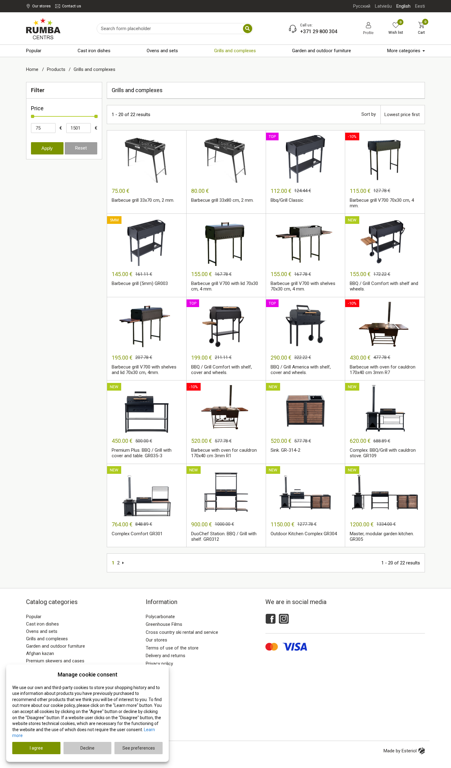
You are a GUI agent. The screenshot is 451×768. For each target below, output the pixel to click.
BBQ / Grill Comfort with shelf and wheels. (384, 286)
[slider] (32, 116)
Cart (421, 28)
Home (33, 69)
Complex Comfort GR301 (137, 533)
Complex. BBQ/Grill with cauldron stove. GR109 (383, 452)
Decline (87, 748)
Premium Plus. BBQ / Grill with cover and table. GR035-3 (142, 452)
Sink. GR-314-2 (285, 450)
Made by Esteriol (400, 751)
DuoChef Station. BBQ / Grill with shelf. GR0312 (223, 536)
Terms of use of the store (172, 648)
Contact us (71, 6)
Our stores (41, 6)
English (403, 6)
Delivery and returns (165, 655)
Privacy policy (159, 663)
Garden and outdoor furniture (321, 50)
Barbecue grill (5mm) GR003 (140, 283)
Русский (361, 6)
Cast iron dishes (94, 50)
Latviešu (383, 6)
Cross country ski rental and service (182, 632)
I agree (36, 748)
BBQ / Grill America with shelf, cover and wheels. (301, 369)
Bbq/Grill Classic (287, 200)
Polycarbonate (160, 616)
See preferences (138, 748)
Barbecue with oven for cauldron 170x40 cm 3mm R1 (224, 452)
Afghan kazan (40, 653)
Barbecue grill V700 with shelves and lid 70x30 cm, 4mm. (144, 369)
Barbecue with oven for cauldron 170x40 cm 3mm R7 (382, 369)
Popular (33, 50)
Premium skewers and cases (55, 661)
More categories (403, 50)
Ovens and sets (162, 50)
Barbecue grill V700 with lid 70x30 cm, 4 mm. (224, 286)
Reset (81, 148)
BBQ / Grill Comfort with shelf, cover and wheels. (221, 369)
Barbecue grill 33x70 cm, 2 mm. (143, 200)
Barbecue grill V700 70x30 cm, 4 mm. (382, 203)
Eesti (420, 6)
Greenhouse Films (164, 624)
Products (57, 69)
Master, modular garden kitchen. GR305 (382, 536)
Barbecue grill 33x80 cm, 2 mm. (222, 200)
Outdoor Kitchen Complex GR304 (304, 533)
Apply (47, 148)
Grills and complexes (235, 50)
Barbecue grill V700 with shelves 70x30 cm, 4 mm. (303, 286)
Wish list (395, 28)
